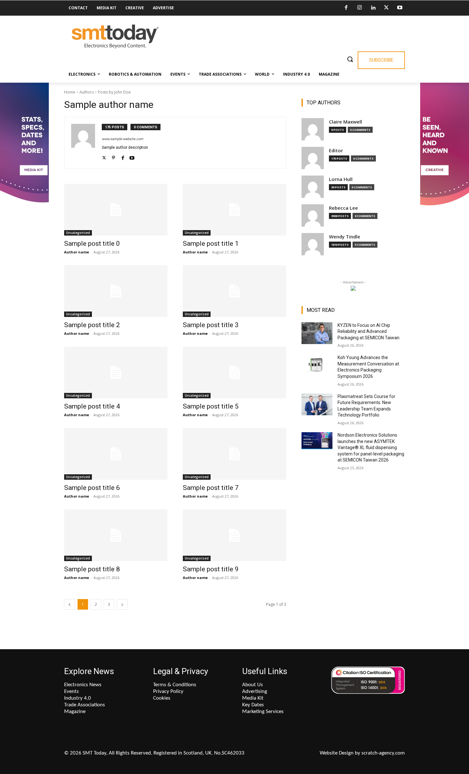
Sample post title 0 (92, 243)
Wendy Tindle (344, 237)
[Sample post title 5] (234, 372)
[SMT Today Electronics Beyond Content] (115, 37)
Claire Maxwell (345, 122)
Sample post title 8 (92, 569)
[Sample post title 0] (116, 210)
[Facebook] (346, 8)
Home (69, 92)
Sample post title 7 (211, 488)
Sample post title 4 (92, 406)
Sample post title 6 (92, 488)
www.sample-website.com (122, 139)
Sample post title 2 (92, 325)
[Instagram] (359, 8)
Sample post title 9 (211, 569)
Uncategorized (78, 232)
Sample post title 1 (211, 243)
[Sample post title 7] (234, 454)
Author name (76, 252)
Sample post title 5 (211, 406)
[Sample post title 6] (116, 454)
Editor (336, 150)
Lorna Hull (341, 179)
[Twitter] (386, 8)
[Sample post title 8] (116, 535)
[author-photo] (86, 143)
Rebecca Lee (343, 208)
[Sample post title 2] (116, 291)
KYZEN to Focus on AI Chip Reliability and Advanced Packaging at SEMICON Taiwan (368, 331)
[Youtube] (400, 8)
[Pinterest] (113, 156)
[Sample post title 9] (234, 535)
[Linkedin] (373, 8)
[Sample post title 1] (234, 210)
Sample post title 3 (211, 325)
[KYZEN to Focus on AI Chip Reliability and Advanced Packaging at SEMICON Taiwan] (317, 333)
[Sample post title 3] (234, 291)
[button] (350, 59)
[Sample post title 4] (116, 372)
